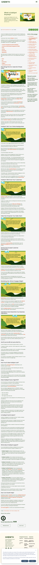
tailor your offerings (16, 203)
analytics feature (7, 308)
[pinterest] (35, 29)
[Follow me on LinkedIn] (15, 521)
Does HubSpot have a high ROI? (33, 66)
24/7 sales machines (12, 149)
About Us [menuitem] (21, 538)
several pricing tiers (11, 364)
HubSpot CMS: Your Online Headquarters (33, 42)
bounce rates (21, 177)
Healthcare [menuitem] (31, 538)
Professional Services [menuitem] (31, 546)
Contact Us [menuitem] (21, 543)
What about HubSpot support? (33, 71)
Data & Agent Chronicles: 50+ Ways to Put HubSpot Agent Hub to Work (32, 100)
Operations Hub (9, 111)
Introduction (31, 36)
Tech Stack (12, 510)
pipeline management (5, 244)
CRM (5, 510)
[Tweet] (31, 29)
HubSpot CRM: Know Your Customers (32, 45)
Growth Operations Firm (6, 29)
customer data (17, 333)
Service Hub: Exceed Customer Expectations (33, 50)
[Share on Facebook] (29, 29)
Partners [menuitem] (21, 540)
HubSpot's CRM (4, 196)
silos (24, 334)
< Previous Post (5, 525)
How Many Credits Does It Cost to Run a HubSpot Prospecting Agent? (32, 95)
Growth (9, 469)
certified (19, 469)
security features (12, 168)
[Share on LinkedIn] (33, 29)
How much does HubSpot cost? (32, 63)
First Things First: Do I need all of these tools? (33, 38)
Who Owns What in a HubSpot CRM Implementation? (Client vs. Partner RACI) (32, 90)
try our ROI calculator (12, 386)
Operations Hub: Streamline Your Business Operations (32, 55)
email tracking (9, 243)
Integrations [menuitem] (26, 538)
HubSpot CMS (3, 98)
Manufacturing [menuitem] (32, 543)
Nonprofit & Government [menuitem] (31, 541)
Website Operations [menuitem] (26, 548)
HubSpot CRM (19, 98)
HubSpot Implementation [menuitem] (27, 541)
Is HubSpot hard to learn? (32, 68)
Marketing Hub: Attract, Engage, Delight (33, 53)
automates (3, 334)
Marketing (3, 298)
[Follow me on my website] (14, 521)
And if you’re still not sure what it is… (32, 59)
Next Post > (21, 525)
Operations (4, 52)
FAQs (30, 60)
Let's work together (5, 507)
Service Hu (16, 103)
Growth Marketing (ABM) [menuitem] (26, 544)
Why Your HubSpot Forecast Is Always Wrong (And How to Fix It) (32, 79)
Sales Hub (20, 101)
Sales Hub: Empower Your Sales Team (32, 47)
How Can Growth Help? (33, 73)
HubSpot (12, 38)
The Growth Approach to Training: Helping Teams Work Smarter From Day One (32, 84)
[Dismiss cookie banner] (35, 550)
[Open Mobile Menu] (36, 2)
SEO (13, 304)
